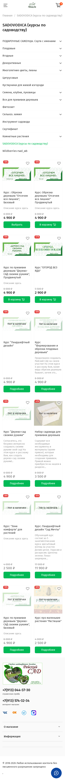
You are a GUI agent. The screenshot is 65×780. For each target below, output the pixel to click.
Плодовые (8, 48)
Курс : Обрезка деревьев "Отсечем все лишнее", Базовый (16, 197)
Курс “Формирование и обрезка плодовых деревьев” (46, 347)
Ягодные (7, 55)
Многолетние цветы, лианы (19, 70)
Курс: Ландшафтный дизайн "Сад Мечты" (47, 528)
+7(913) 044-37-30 (16, 690)
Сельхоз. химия (12, 114)
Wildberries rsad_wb (15, 151)
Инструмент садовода (16, 121)
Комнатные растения (15, 136)
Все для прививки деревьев (20, 99)
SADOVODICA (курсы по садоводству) (25, 143)
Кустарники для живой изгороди (23, 85)
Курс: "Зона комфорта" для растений (13, 529)
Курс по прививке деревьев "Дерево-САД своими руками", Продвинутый (17, 272)
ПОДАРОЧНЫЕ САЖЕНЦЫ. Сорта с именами (29, 41)
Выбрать (17, 224)
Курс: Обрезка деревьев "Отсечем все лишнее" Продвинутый (47, 197)
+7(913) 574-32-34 (16, 701)
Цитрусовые (10, 77)
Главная (7, 15)
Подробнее (17, 388)
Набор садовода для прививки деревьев (47, 433)
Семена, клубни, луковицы (19, 92)
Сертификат (10, 129)
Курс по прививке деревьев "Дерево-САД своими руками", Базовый (17, 622)
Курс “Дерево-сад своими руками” (15, 433)
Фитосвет (8, 107)
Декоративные (11, 63)
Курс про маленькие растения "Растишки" (48, 619)
